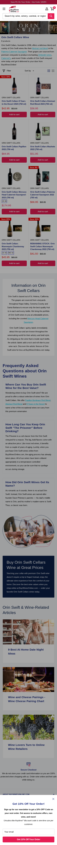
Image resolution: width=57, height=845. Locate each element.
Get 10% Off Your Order (28, 839)
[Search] (51, 16)
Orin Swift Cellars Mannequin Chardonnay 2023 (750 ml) (13, 246)
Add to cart (14, 114)
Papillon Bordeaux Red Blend (37, 400)
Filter (9, 71)
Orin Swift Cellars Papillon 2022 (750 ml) (14, 148)
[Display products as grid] (49, 71)
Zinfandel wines (45, 55)
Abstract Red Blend (13, 404)
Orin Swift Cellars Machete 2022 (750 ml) (42, 148)
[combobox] (25, 16)
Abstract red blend (40, 48)
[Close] (53, 799)
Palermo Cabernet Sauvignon (14, 51)
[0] (52, 8)
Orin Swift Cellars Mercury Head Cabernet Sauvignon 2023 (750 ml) (14, 195)
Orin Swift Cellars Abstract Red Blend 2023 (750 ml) (42, 102)
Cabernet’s (6, 58)
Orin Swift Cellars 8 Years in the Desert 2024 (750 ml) (14, 102)
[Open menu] (4, 9)
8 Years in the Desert (36, 404)
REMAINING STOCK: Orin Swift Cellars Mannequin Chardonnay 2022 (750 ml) (42, 246)
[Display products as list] (53, 71)
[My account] (46, 8)
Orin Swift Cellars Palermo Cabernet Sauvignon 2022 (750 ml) (42, 195)
